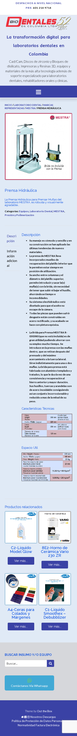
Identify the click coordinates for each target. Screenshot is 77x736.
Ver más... (21, 561)
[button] (38, 92)
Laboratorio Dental (27, 105)
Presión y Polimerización (19, 215)
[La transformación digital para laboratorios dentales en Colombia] (38, 24)
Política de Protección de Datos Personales (38, 721)
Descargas (49, 717)
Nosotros (36, 717)
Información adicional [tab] (12, 258)
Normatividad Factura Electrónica (38, 725)
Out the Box (44, 711)
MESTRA (31, 108)
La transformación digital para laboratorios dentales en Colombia (38, 45)
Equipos (24, 211)
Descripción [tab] (11, 238)
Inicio (8, 105)
